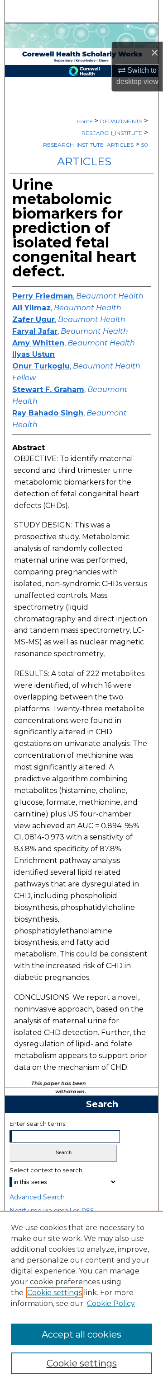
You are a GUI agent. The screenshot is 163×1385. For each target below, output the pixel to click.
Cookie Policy (111, 1303)
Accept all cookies (81, 1334)
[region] (81, 1298)
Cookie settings (54, 1292)
